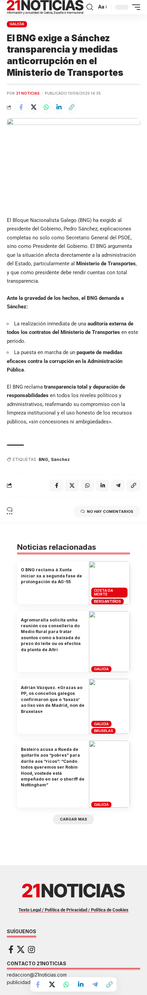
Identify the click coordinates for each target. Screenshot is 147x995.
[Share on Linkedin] (59, 107)
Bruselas (103, 730)
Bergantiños (107, 601)
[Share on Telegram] (95, 984)
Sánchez (60, 459)
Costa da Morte (103, 592)
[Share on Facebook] (21, 107)
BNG (43, 459)
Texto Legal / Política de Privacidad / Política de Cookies (73, 909)
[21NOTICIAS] (45, 7)
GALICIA (17, 24)
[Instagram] (31, 949)
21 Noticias (28, 93)
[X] (20, 949)
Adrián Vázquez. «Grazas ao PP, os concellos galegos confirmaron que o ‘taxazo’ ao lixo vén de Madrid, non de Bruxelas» (52, 699)
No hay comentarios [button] (110, 511)
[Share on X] (33, 107)
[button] (90, 7)
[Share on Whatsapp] (46, 107)
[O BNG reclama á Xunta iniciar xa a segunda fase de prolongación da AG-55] (109, 582)
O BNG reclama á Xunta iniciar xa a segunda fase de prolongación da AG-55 (51, 575)
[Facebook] (11, 949)
